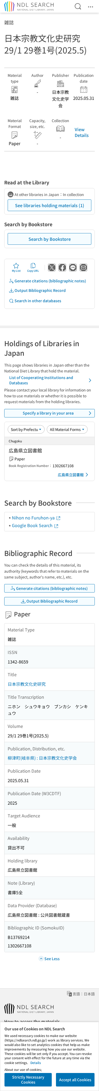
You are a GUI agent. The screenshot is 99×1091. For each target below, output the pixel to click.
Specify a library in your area (48, 413)
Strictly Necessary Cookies (28, 1079)
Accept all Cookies (75, 1079)
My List (16, 271)
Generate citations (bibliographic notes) (50, 280)
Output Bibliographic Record (40, 290)
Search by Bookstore (50, 239)
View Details (82, 132)
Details (35, 1062)
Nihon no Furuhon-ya (34, 517)
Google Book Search (33, 525)
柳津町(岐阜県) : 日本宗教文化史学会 (42, 758)
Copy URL (33, 271)
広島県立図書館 (71, 474)
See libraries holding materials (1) (49, 205)
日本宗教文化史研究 (27, 684)
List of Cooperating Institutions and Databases (41, 380)
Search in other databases (38, 300)
